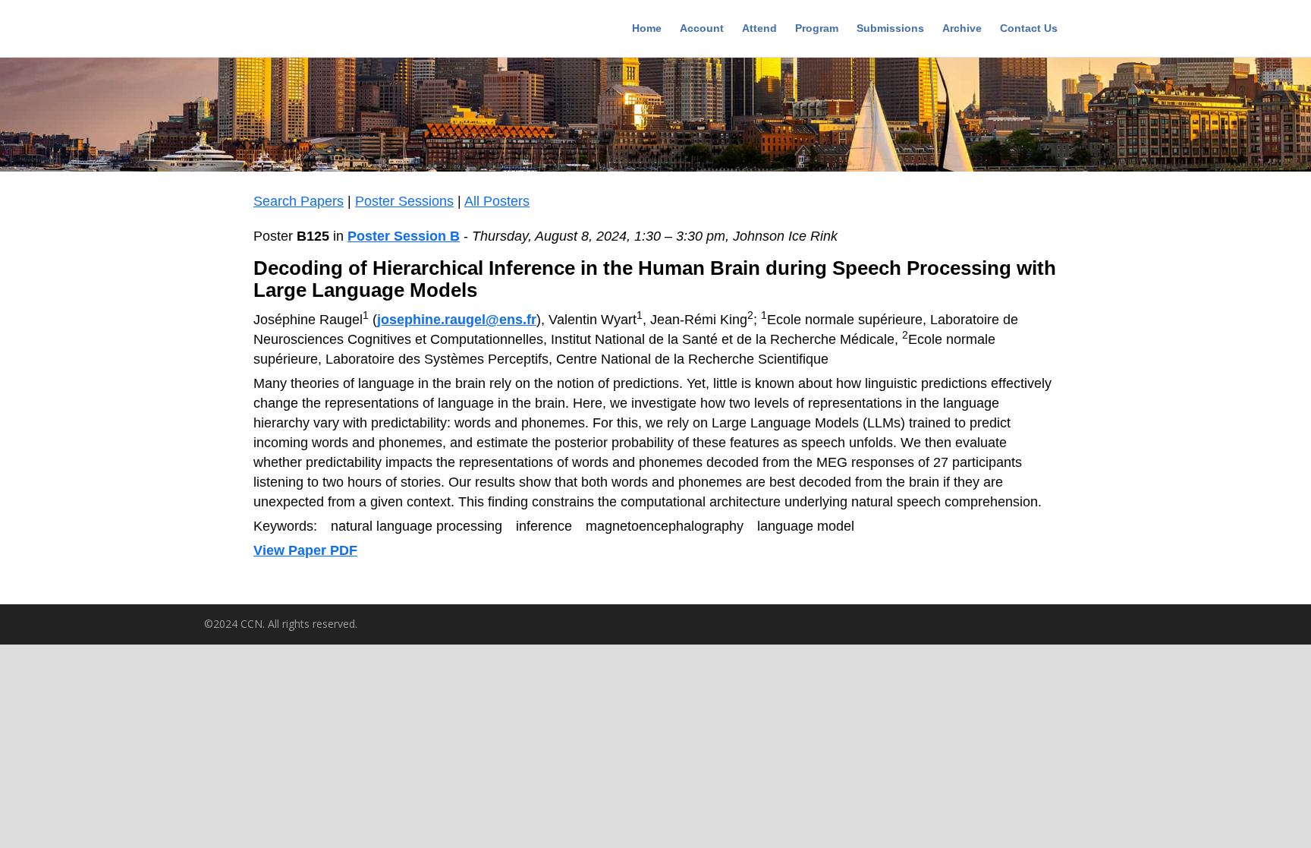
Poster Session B (403, 236)
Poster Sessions (404, 201)
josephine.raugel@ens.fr (456, 319)
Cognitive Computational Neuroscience (310, 30)
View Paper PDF (305, 550)
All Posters (497, 201)
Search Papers (298, 201)
